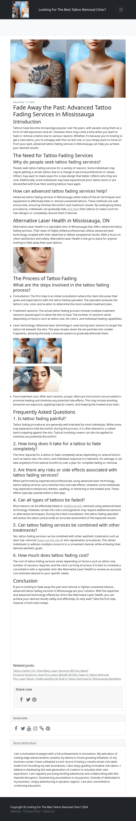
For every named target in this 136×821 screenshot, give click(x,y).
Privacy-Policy (31, 811)
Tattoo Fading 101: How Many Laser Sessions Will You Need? (50, 671)
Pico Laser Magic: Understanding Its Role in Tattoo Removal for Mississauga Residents (67, 679)
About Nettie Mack (24, 743)
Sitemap (15, 811)
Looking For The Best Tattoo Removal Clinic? (72, 9)
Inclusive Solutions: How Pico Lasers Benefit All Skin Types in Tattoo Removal (61, 675)
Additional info (73, 506)
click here (73, 209)
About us (49, 811)
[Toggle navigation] (121, 9)
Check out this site (48, 540)
